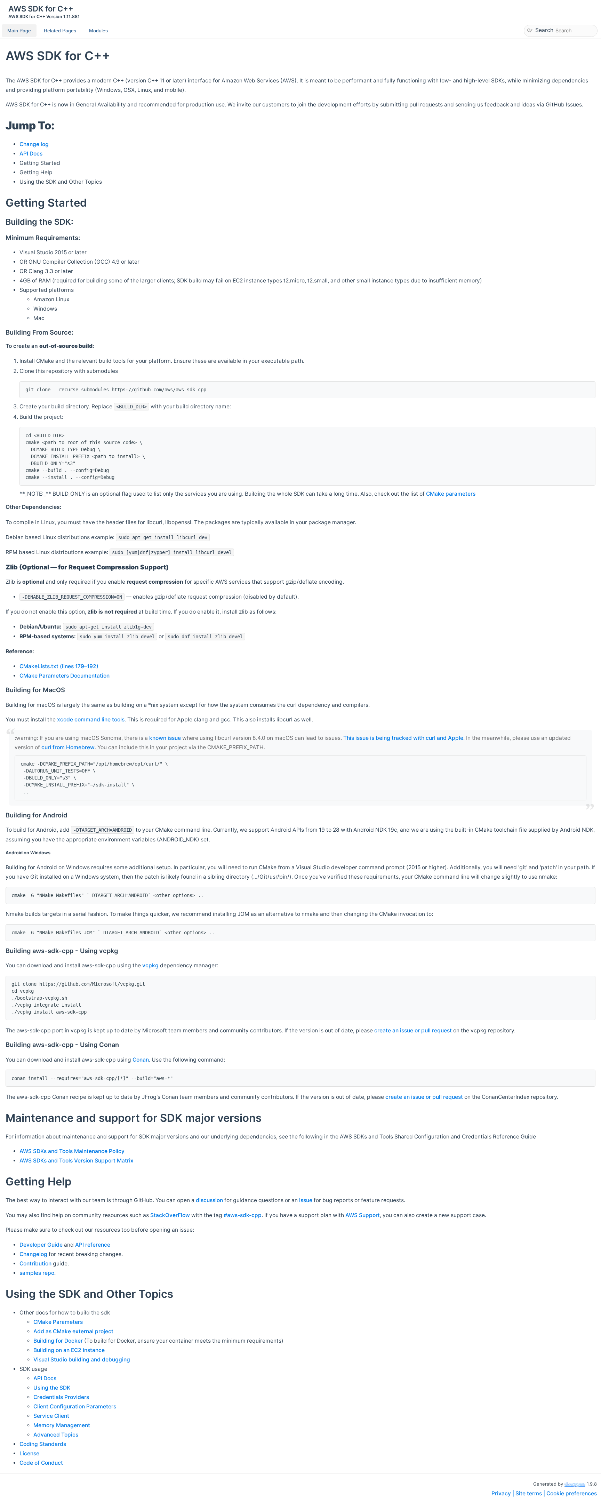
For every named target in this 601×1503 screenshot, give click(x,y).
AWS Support (362, 1215)
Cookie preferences (571, 1493)
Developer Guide (41, 1244)
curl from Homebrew (68, 747)
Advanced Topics (55, 1434)
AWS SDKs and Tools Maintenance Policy (72, 1151)
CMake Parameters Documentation (64, 675)
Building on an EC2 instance (69, 1350)
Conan (141, 1059)
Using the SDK (51, 1387)
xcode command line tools (91, 719)
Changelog (33, 1254)
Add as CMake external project (73, 1331)
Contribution (35, 1263)
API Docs (30, 153)
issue (305, 1200)
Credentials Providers (61, 1397)
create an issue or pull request (413, 1030)
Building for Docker (58, 1340)
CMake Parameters (58, 1322)
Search (544, 29)
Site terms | (530, 1493)
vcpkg (150, 965)
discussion (209, 1200)
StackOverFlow (170, 1215)
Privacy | (503, 1493)
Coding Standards (42, 1444)
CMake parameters (450, 493)
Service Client (51, 1416)
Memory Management (61, 1425)
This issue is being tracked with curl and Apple (403, 738)
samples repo (36, 1273)
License (29, 1453)
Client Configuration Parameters (74, 1406)
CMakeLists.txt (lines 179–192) (58, 666)
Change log (34, 144)
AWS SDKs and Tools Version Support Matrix (76, 1160)
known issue (165, 738)
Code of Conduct (41, 1463)
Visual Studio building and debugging (81, 1359)
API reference (92, 1244)
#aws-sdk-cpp (243, 1215)
